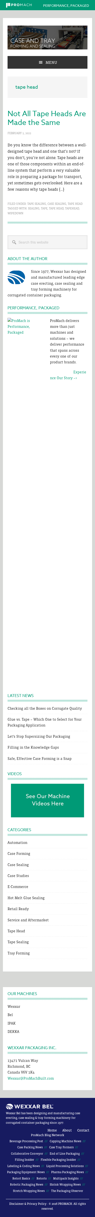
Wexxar (14, 1006)
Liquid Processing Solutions (65, 1166)
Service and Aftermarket (28, 920)
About (67, 1130)
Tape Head (75, 204)
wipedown (15, 213)
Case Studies (18, 876)
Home (52, 1130)
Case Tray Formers (61, 1147)
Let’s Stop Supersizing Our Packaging (39, 736)
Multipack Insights (65, 1178)
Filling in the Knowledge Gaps (33, 747)
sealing (33, 208)
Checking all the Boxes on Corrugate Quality (45, 708)
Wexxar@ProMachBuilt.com (31, 1078)
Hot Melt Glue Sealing (26, 898)
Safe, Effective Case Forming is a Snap (40, 758)
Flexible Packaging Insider (58, 1159)
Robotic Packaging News (26, 1184)
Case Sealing (57, 204)
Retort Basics (21, 1178)
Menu (51, 62)
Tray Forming (19, 953)
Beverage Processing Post (26, 1141)
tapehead (72, 208)
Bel (10, 1015)
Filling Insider (24, 1159)
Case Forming (19, 853)
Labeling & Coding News (23, 1166)
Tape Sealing (36, 204)
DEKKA (13, 1031)
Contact (83, 1130)
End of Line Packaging (65, 1153)
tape (44, 208)
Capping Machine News (65, 1141)
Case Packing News (30, 1147)
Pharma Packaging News (67, 1172)
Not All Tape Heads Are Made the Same (47, 118)
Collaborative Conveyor (27, 1153)
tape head (56, 208)
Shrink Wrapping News (65, 1184)
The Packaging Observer (67, 1191)
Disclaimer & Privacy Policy (28, 1204)
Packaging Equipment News (26, 1172)
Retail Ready (18, 909)
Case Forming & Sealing (47, 37)
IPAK (12, 1023)
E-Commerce (18, 887)
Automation (17, 842)
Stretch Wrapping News (29, 1191)
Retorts (42, 1178)
